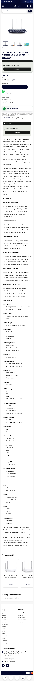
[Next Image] (31, 28)
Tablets (3, 631)
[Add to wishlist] (7, 91)
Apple (3, 613)
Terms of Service (22, 619)
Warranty (28, 118)
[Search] (30, 11)
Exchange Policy (22, 613)
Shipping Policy (22, 615)
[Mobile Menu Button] (3, 6)
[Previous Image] (3, 28)
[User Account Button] (17, 678)
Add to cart (15, 87)
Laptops (4, 617)
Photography (5, 640)
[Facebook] (28, 2)
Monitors (4, 626)
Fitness (3, 638)
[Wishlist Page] (11, 678)
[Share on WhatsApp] (3, 91)
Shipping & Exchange (17, 118)
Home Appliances (6, 643)
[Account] (27, 6)
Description (6, 117)
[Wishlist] (30, 6)
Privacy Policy (21, 617)
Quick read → (17, 132)
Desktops (4, 619)
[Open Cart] (29, 678)
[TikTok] (31, 2)
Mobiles (4, 629)
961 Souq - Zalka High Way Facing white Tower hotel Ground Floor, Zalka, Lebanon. (17, 652)
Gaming (4, 615)
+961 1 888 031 (8, 656)
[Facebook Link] (3, 665)
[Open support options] (23, 678)
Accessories (5, 636)
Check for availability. (13, 101)
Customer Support (9, 658)
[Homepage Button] (5, 678)
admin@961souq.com (9, 661)
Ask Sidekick (17, 69)
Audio (3, 633)
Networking (5, 624)
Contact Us (20, 622)
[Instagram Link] (7, 665)
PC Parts (4, 622)
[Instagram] (26, 2)
